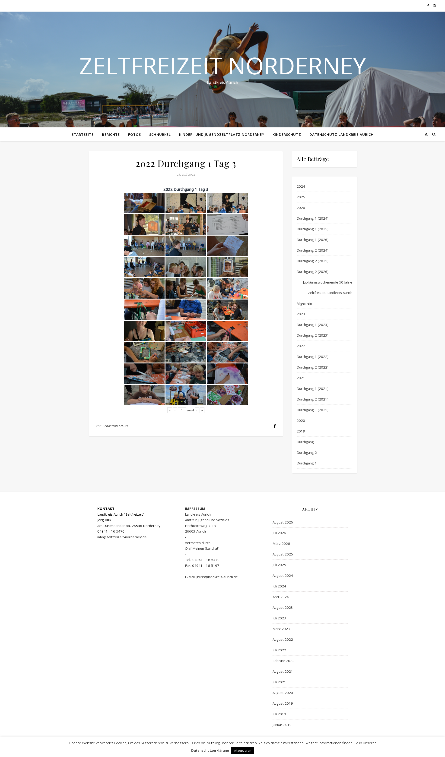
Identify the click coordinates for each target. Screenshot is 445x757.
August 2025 (283, 554)
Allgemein (304, 303)
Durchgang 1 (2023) (312, 324)
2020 (301, 420)
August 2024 (283, 575)
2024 (301, 186)
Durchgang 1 (307, 463)
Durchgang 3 (307, 441)
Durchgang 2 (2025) (312, 261)
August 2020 (283, 692)
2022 (301, 346)
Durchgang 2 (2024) (312, 250)
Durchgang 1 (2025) (312, 229)
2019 (301, 431)
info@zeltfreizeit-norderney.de (122, 537)
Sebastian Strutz (115, 426)
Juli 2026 (279, 532)
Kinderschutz (287, 134)
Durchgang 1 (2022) (312, 356)
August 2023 (283, 607)
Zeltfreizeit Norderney (222, 65)
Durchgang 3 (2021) (312, 409)
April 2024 (281, 596)
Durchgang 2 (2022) (312, 367)
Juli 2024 (279, 586)
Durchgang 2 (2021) (312, 399)
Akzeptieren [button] (242, 750)
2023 (301, 314)
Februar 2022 (283, 660)
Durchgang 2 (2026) (312, 271)
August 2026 (283, 522)
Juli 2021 (279, 682)
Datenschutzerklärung (210, 750)
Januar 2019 (282, 724)
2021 (301, 377)
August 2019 (283, 703)
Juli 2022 (279, 650)
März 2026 (281, 543)
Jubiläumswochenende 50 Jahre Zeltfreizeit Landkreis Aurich (327, 287)
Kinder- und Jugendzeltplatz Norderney (221, 134)
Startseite (83, 134)
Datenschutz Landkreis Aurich (341, 134)
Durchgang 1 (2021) (312, 388)
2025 (301, 197)
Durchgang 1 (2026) (312, 239)
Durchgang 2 (307, 452)
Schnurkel (160, 134)
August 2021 (283, 671)
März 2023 (281, 628)
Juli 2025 (279, 564)
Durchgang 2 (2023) (312, 335)
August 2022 (283, 639)
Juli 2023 (279, 618)
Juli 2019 (279, 714)
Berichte (111, 134)
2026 (301, 207)
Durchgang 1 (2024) (312, 218)
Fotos (134, 134)
